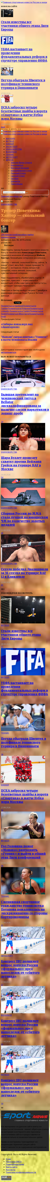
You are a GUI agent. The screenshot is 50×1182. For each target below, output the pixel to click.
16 (2, 810)
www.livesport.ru (21, 300)
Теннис (10, 154)
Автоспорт (12, 157)
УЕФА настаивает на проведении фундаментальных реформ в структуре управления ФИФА (24, 54)
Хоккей (10, 144)
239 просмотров (9, 234)
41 (2, 585)
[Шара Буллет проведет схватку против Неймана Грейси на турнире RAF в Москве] (23, 449)
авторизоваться (8, 352)
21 (2, 925)
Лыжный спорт (18, 173)
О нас (8, 1159)
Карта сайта (11, 1167)
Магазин (10, 138)
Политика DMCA (13, 1161)
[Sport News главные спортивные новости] (25, 1121)
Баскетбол (11, 146)
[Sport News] (24, 2)
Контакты (10, 1169)
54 (2, 477)
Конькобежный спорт (21, 170)
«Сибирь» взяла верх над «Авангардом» (17, 325)
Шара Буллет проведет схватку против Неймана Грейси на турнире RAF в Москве (21, 463)
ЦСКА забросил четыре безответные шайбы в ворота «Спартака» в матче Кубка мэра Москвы (24, 113)
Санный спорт (18, 176)
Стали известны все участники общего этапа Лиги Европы (24, 25)
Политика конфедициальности (21, 1172)
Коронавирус (17, 165)
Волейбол (11, 152)
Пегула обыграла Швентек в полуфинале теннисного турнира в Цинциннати (23, 84)
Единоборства (14, 149)
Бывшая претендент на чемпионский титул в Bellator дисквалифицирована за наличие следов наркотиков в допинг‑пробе (25, 404)
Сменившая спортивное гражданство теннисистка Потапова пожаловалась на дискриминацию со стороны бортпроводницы (24, 909)
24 (2, 421)
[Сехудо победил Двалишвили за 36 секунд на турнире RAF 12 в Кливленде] (23, 561)
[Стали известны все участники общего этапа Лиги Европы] (7, 16)
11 (2, 646)
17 (2, 702)
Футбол (10, 141)
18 (2, 754)
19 (2, 1103)
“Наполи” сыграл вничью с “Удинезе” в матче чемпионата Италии (24, 338)
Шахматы (15, 181)
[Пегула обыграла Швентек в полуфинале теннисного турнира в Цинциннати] (7, 74)
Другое (9, 160)
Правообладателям (15, 1164)
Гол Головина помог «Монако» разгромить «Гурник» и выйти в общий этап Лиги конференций (23, 851)
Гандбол (14, 178)
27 (2, 984)
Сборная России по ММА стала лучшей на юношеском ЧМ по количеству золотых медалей (24, 519)
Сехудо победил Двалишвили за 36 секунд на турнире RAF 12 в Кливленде (24, 573)
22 (2, 1044)
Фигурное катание (20, 168)
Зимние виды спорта (21, 162)
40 (2, 533)
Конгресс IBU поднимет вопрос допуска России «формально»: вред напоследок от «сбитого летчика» (20, 969)
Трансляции (17, 184)
